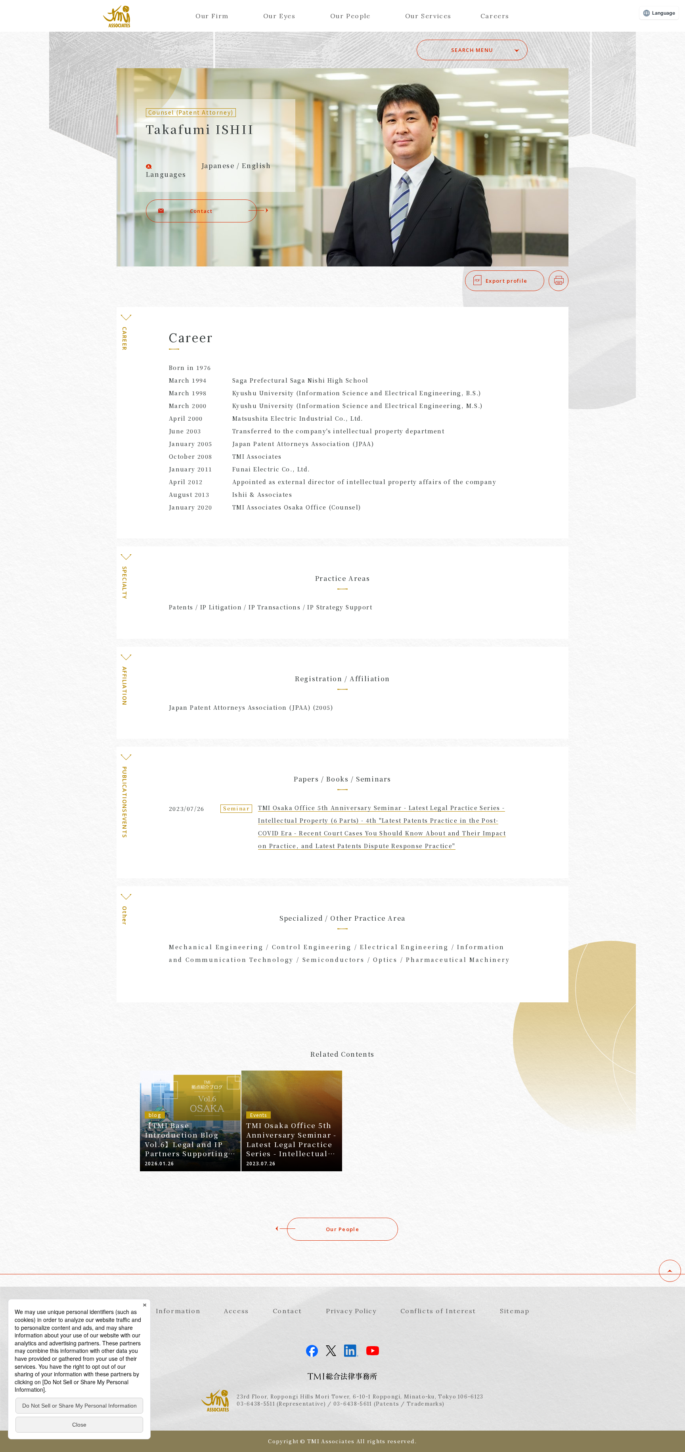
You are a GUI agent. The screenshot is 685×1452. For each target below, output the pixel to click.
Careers (494, 16)
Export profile (506, 280)
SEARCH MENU (472, 50)
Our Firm (212, 16)
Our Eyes (279, 16)
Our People (350, 16)
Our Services (428, 16)
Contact (201, 211)
